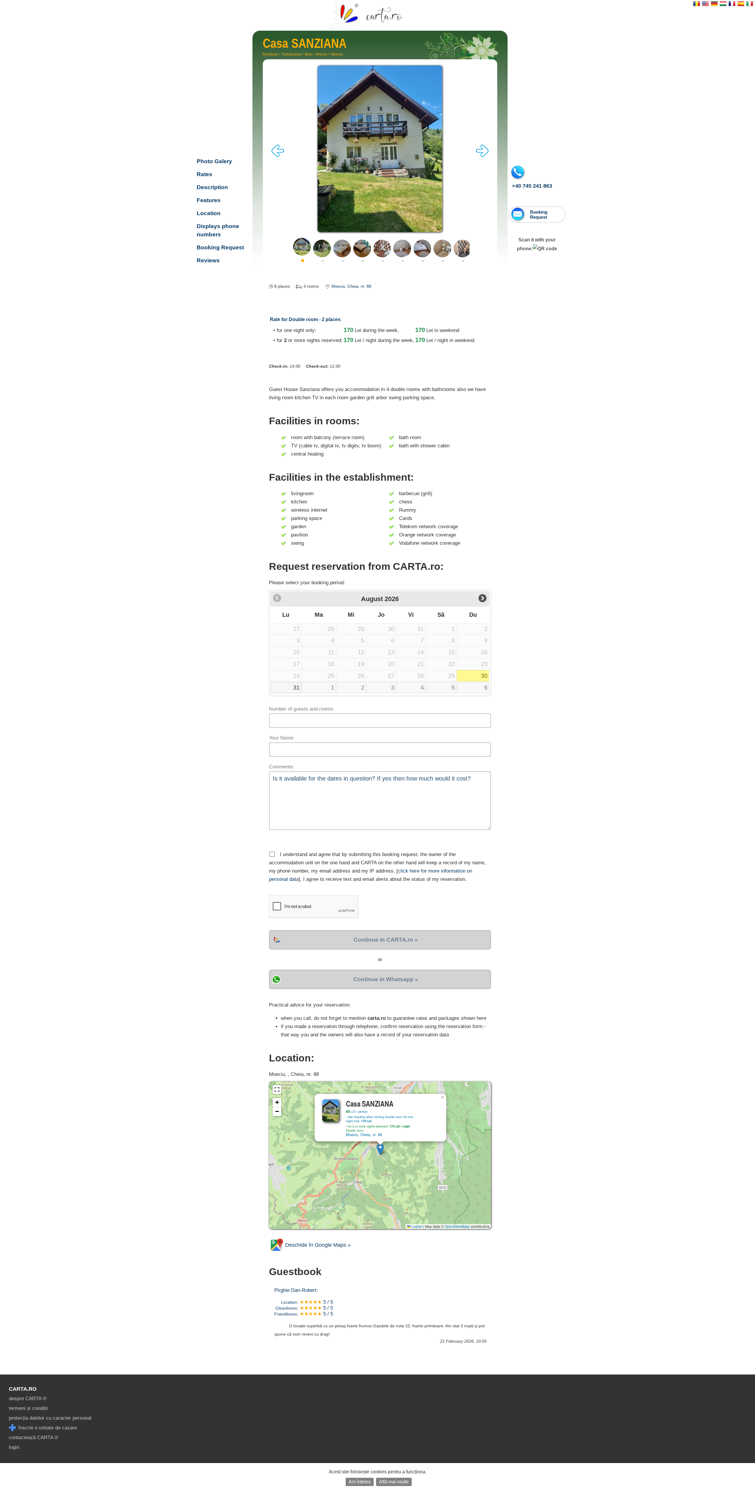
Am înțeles (360, 1481)
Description (212, 187)
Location (209, 213)
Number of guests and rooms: (301, 709)
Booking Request (220, 247)
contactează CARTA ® (33, 1437)
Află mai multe (394, 1481)
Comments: (281, 767)
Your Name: (282, 738)
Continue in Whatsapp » (385, 979)
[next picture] (482, 155)
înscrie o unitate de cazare (47, 1428)
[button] (380, 1149)
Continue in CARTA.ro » (386, 940)
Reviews (208, 260)
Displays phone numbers (218, 230)
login (14, 1447)
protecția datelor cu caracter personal (50, 1418)
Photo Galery (214, 161)
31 (296, 687)
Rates (204, 174)
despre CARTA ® (28, 1398)
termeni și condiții (28, 1408)
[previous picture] (278, 155)
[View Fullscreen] (277, 1089)
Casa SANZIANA (220, 123)
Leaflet (416, 1226)
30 (484, 675)
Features (209, 200)
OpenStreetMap (457, 1226)
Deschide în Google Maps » (317, 1245)
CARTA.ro (23, 1389)
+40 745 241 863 (532, 186)
